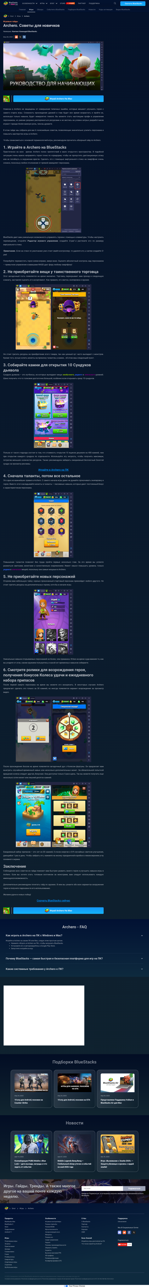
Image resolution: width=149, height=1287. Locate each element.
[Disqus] (44, 1015)
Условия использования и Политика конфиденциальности (23, 1279)
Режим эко (49, 1237)
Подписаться (134, 1188)
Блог (52, 3)
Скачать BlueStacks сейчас (52, 900)
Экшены (7, 1244)
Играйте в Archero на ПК (52, 469)
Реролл (47, 1242)
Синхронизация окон (52, 1232)
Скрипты (48, 1250)
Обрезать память (51, 1248)
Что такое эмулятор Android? (91, 1244)
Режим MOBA (50, 1227)
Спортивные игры (11, 1262)
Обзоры (40, 9)
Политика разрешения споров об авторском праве (58, 1279)
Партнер (82, 3)
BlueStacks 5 (9, 1224)
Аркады (7, 1249)
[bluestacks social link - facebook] (129, 1232)
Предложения (9, 1229)
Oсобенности (28, 3)
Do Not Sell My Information (106, 1279)
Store (67, 3)
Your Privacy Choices (77, 1286)
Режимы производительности (55, 1245)
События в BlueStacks (55, 9)
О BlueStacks (85, 1221)
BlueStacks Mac (10, 1221)
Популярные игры (11, 1241)
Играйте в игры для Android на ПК (93, 1241)
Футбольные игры (11, 1267)
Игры (42, 3)
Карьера (84, 1229)
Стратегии (8, 1265)
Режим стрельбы (51, 1224)
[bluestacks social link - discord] (119, 1232)
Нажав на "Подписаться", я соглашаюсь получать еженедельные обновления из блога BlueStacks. (112, 1194)
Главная (22, 9)
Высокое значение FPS (53, 1253)
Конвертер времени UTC (53, 1261)
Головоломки (9, 1251)
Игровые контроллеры (53, 1221)
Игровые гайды (119, 115)
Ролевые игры (10, 1257)
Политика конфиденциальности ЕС (86, 1279)
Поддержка (94, 3)
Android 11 (8, 1232)
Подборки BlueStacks (76, 9)
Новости (92, 9)
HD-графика (49, 1255)
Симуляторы (9, 1259)
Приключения (10, 1246)
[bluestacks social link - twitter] (134, 1232)
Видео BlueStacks (123, 9)
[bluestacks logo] (11, 3)
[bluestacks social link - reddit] (124, 1232)
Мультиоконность (51, 1229)
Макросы (48, 1234)
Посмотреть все (131, 225)
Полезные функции (52, 1258)
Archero (26, 16)
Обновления (122, 1221)
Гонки (7, 1254)
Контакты (84, 1227)
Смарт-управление (51, 1240)
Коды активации (105, 9)
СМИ (83, 1232)
